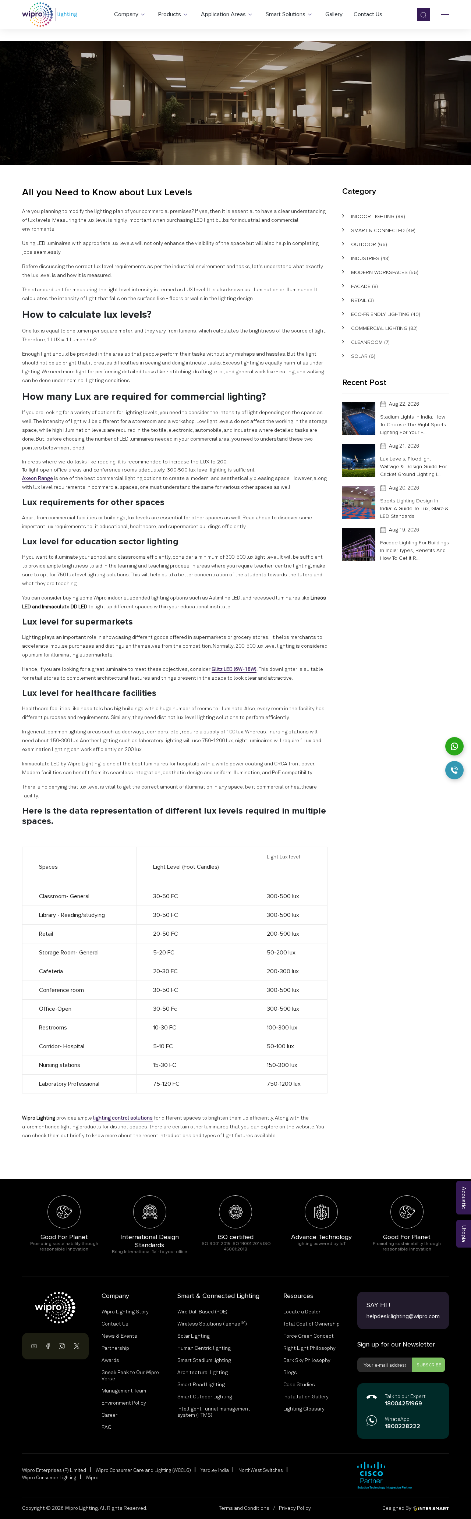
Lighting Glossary (304, 1409)
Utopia (463, 1233)
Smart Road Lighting (201, 1384)
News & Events (119, 1336)
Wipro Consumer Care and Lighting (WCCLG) (143, 1470)
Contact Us (115, 1324)
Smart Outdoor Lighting (204, 1396)
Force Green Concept (308, 1336)
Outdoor (369, 244)
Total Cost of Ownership (311, 1324)
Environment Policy (124, 1403)
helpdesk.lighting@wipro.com (403, 1316)
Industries (370, 258)
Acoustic (463, 1198)
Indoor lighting (378, 216)
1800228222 (402, 1426)
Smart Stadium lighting (204, 1360)
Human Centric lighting (204, 1348)
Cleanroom (370, 342)
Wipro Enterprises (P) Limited (54, 1470)
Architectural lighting (202, 1372)
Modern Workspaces (384, 272)
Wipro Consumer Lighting (49, 1478)
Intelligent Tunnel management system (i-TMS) (213, 1412)
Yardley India (215, 1470)
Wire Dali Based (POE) (202, 1312)
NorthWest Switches (260, 1470)
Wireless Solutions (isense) (212, 1324)
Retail (362, 300)
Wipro (92, 1478)
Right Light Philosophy (309, 1348)
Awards (110, 1360)
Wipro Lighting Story (125, 1312)
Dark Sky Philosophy (306, 1360)
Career (109, 1415)
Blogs (290, 1372)
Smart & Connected (383, 230)
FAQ (106, 1427)
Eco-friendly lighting (385, 314)
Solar (363, 356)
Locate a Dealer (302, 1312)
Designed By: (397, 1508)
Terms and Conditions (244, 1508)
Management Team (124, 1391)
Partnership (115, 1348)
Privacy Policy (295, 1508)
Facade (364, 286)
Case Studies (299, 1384)
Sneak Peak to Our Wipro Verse (130, 1375)
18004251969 (403, 1404)
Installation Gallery (306, 1396)
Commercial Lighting (384, 328)
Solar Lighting (193, 1336)
